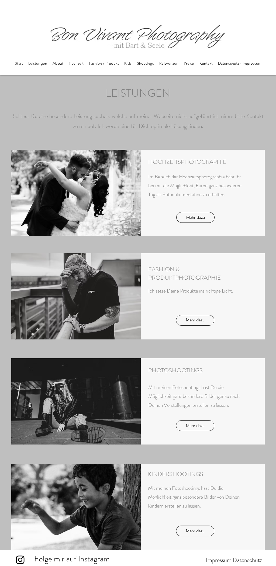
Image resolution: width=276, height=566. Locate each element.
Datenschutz (247, 560)
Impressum (219, 560)
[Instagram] (20, 559)
